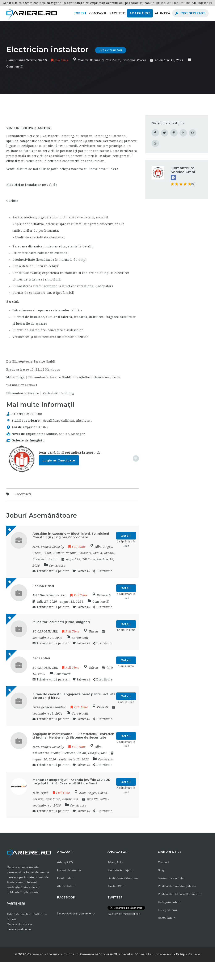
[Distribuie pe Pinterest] (174, 133)
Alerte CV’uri (117, 886)
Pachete (117, 13)
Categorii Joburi (169, 902)
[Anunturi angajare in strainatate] (31, 13)
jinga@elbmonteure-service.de (96, 377)
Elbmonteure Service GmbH (184, 170)
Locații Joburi (167, 910)
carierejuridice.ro (19, 929)
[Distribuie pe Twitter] (164, 133)
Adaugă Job (140, 13)
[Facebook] (173, 177)
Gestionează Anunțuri (123, 878)
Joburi (80, 13)
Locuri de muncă (69, 870)
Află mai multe (178, 3)
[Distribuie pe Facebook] (155, 133)
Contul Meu (65, 878)
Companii (97, 13)
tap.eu (11, 919)
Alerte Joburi (66, 886)
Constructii (14, 66)
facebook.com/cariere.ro (76, 913)
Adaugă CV (65, 862)
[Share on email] (192, 133)
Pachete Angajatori (121, 870)
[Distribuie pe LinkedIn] (183, 133)
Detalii (126, 536)
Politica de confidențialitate (177, 886)
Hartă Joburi (167, 917)
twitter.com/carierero (124, 914)
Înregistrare (192, 13)
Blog (161, 870)
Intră (164, 13)
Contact (163, 862)
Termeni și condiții (171, 878)
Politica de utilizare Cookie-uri (179, 894)
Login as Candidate (59, 460)
